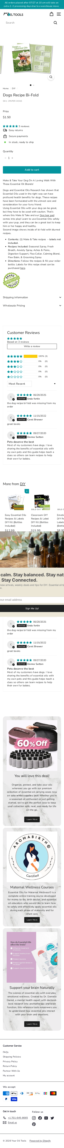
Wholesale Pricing (14, 305)
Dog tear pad (47, 215)
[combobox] (32, 22)
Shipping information (15, 297)
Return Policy (10, 1066)
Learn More (32, 819)
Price (6, 111)
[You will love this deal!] (32, 745)
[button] (11, 126)
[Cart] (51, 14)
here (22, 268)
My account (9, 1075)
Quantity (8, 151)
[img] (25, 395)
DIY (13, 88)
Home (6, 88)
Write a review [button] (32, 346)
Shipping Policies (12, 1056)
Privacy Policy (10, 1061)
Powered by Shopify (40, 1140)
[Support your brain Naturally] (32, 957)
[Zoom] (51, 77)
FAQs (5, 1052)
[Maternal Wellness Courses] (32, 856)
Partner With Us (11, 1071)
